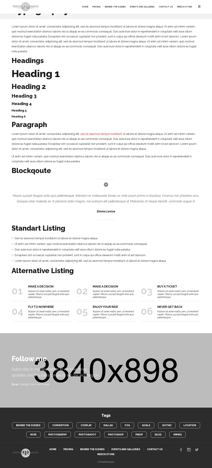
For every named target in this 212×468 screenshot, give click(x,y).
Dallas (108, 425)
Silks (158, 434)
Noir (33, 434)
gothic (167, 425)
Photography (57, 434)
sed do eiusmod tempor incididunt (101, 133)
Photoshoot (87, 434)
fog (127, 425)
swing (177, 434)
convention (60, 425)
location (190, 425)
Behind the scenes (28, 425)
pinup (139, 434)
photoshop (116, 434)
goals (146, 425)
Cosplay (86, 425)
